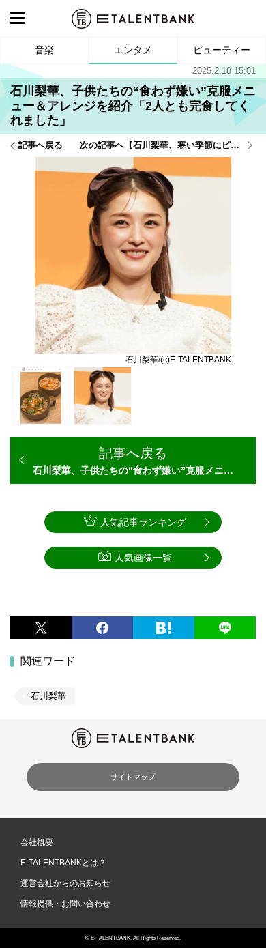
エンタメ (133, 49)
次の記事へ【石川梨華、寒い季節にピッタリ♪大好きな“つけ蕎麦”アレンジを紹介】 (168, 145)
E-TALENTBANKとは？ (63, 862)
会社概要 (36, 842)
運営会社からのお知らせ (65, 883)
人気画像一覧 (143, 557)
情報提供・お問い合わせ (65, 903)
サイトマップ (133, 777)
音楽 (44, 49)
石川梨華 (48, 696)
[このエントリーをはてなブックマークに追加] (163, 627)
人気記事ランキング (143, 522)
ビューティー (221, 49)
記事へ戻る (40, 145)
